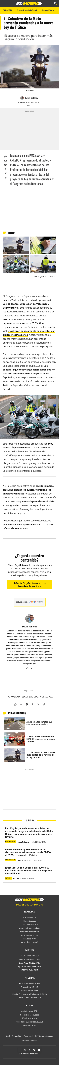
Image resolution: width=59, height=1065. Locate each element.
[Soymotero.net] (29, 899)
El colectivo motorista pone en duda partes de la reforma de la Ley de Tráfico (41, 755)
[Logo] (29, 3)
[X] (5, 173)
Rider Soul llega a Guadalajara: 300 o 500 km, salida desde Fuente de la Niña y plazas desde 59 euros (28, 870)
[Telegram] (5, 164)
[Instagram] (27, 668)
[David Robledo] (22, 98)
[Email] (5, 160)
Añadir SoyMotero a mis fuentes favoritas (29, 584)
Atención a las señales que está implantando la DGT (39, 723)
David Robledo (31, 98)
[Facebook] (5, 168)
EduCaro (16, 879)
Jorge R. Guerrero (24, 842)
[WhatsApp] (5, 156)
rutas (7, 878)
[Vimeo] (34, 1050)
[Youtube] (39, 1050)
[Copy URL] (5, 177)
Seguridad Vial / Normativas (37, 697)
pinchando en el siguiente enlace (21, 524)
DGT (31, 691)
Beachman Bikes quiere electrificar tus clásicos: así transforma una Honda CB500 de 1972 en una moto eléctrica (28, 852)
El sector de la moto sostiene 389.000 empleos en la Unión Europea (40, 739)
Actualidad (14, 697)
